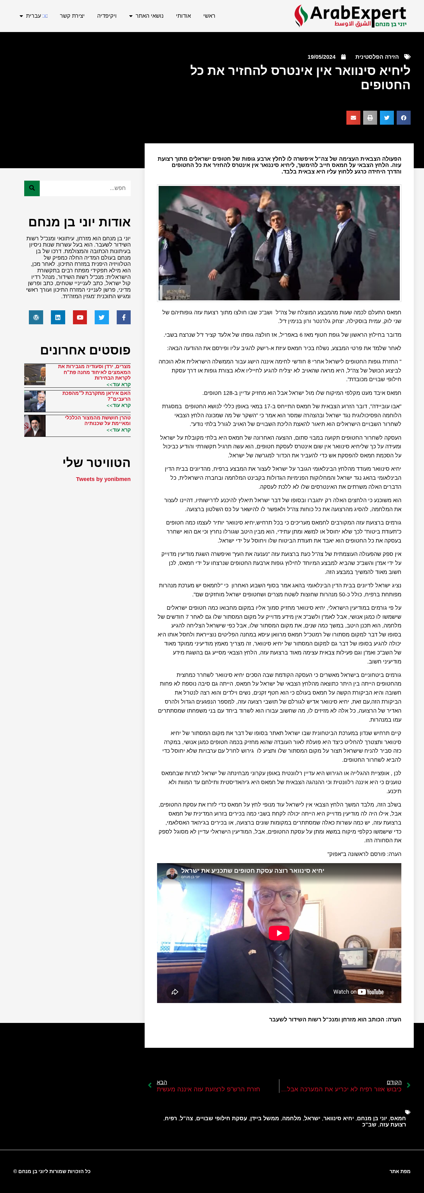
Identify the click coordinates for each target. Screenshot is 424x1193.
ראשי (209, 16)
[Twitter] (102, 317)
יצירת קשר (72, 16)
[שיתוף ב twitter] (387, 118)
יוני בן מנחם (372, 1118)
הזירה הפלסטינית (377, 57)
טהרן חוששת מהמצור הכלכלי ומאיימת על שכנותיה (98, 420)
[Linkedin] (58, 317)
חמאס (398, 1118)
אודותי (183, 16)
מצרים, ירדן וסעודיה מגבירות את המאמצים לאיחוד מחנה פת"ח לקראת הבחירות (94, 372)
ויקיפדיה (107, 16)
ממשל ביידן (264, 1118)
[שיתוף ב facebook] (404, 118)
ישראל (312, 1118)
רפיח (171, 1118)
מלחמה (291, 1118)
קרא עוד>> (118, 384)
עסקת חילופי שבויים (221, 1118)
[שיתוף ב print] (370, 118)
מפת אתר (400, 1171)
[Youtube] (80, 317)
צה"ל (186, 1118)
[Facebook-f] (124, 317)
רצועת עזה (393, 1124)
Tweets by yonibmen (103, 479)
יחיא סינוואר (338, 1118)
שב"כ (369, 1124)
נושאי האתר (150, 16)
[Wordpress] (36, 317)
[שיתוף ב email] (353, 118)
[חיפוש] (32, 188)
